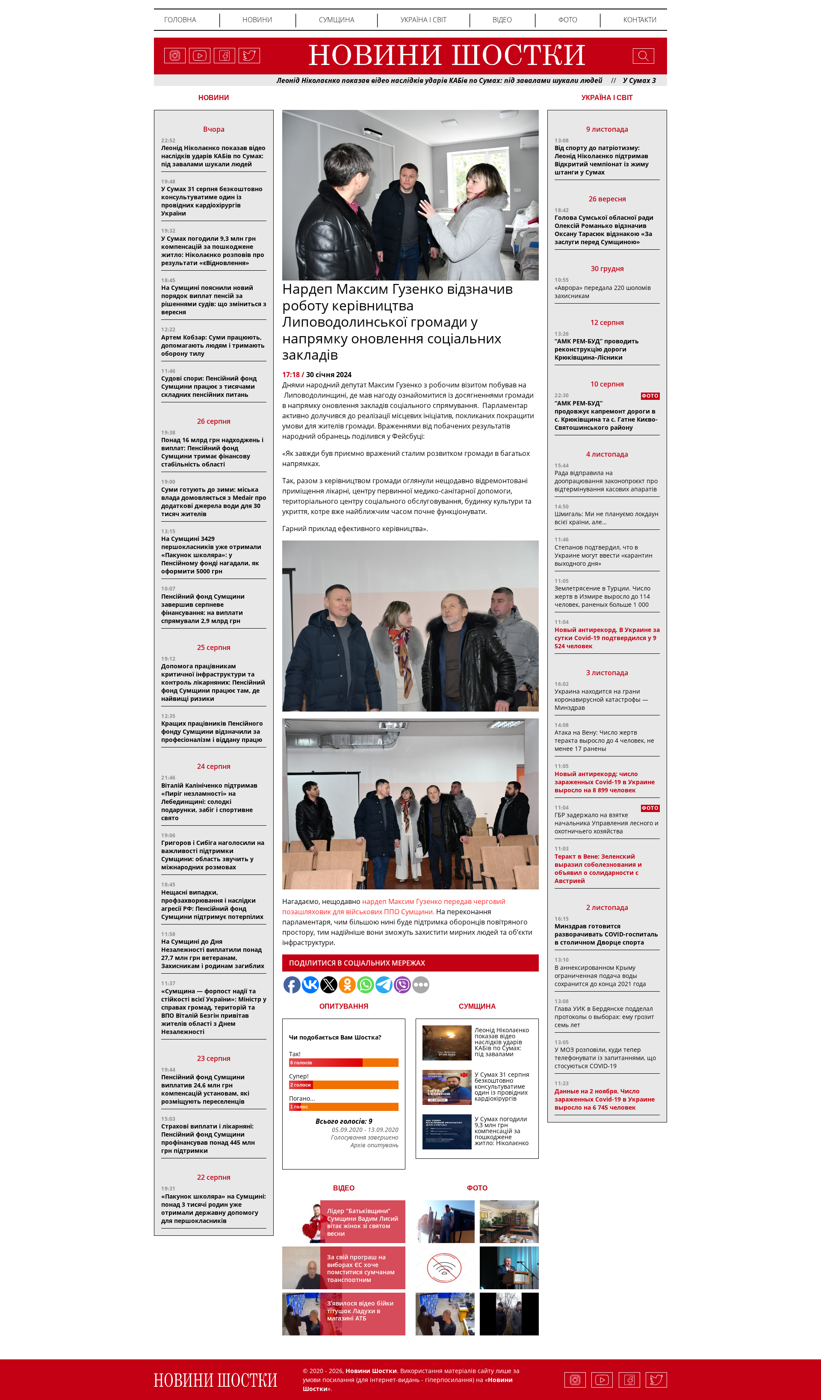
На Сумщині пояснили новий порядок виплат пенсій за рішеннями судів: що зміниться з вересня (213, 300)
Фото (567, 19)
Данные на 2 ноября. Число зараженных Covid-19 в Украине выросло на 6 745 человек (605, 1099)
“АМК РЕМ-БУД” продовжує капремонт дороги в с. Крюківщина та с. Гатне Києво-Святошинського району (606, 415)
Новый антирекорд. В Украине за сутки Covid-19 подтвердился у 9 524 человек (607, 638)
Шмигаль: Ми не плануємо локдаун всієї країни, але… (607, 518)
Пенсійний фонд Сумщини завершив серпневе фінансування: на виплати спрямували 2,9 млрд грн (203, 608)
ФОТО (477, 1188)
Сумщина (336, 19)
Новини (257, 19)
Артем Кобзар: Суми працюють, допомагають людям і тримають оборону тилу (213, 345)
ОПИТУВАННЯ (344, 1006)
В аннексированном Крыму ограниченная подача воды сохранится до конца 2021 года (600, 975)
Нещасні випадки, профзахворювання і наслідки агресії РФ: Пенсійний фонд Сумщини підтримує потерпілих (212, 904)
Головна (180, 19)
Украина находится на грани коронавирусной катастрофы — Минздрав (601, 699)
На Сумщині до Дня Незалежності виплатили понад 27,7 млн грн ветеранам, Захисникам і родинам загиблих (212, 953)
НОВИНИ (213, 97)
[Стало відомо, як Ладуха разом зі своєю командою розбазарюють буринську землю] (445, 1221)
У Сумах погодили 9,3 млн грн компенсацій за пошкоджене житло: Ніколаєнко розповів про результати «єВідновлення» (212, 250)
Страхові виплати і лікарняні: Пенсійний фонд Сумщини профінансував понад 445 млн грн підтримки (208, 1138)
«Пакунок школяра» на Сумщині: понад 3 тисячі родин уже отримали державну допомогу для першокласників (213, 1208)
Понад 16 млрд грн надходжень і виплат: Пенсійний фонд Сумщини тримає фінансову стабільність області (212, 452)
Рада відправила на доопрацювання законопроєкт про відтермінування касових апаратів (606, 481)
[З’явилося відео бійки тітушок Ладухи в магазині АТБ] (445, 1314)
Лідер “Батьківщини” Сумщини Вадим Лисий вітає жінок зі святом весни (362, 1222)
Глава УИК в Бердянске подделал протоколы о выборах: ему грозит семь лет (604, 1016)
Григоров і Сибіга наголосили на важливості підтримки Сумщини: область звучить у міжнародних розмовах (212, 855)
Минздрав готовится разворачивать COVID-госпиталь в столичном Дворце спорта (606, 934)
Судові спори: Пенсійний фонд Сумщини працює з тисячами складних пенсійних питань (209, 386)
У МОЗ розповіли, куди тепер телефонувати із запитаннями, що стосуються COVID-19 (605, 1058)
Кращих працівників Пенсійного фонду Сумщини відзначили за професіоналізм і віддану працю (212, 731)
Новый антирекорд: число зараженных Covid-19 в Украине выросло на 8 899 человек (605, 782)
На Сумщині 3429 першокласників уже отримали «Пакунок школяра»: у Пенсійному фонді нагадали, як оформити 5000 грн (211, 555)
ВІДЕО (343, 1188)
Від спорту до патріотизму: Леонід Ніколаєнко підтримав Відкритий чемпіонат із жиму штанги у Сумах (602, 160)
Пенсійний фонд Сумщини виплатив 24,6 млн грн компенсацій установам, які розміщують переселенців (205, 1089)
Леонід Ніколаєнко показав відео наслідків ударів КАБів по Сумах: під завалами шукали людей (380, 80)
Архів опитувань (375, 1145)
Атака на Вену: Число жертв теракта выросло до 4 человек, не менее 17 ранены (604, 740)
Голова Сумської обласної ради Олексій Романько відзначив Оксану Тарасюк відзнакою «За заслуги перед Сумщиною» (604, 229)
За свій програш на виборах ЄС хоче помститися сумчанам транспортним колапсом (361, 1272)
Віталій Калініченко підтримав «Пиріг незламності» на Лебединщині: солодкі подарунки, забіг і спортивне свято (209, 801)
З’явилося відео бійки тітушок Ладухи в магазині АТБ (360, 1310)
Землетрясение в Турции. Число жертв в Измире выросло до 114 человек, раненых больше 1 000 (602, 596)
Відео (502, 19)
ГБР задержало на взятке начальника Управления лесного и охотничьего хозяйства (607, 823)
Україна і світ (423, 19)
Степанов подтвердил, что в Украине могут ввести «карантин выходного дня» (604, 555)
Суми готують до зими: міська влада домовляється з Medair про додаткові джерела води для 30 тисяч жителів (213, 501)
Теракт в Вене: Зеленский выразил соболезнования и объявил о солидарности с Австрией (598, 868)
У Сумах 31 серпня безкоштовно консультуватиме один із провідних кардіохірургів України (212, 201)
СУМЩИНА (477, 1006)
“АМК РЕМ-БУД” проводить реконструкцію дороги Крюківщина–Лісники (597, 349)
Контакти (640, 19)
